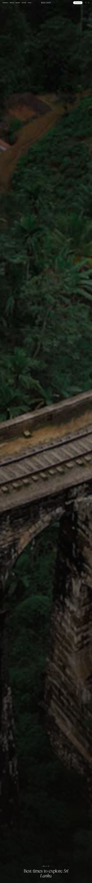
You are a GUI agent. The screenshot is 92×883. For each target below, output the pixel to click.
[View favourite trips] (85, 3)
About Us (12, 2)
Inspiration (17, 2)
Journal (29, 2)
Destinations (5, 2)
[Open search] (88, 3)
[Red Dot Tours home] (46, 2)
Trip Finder (24, 2)
